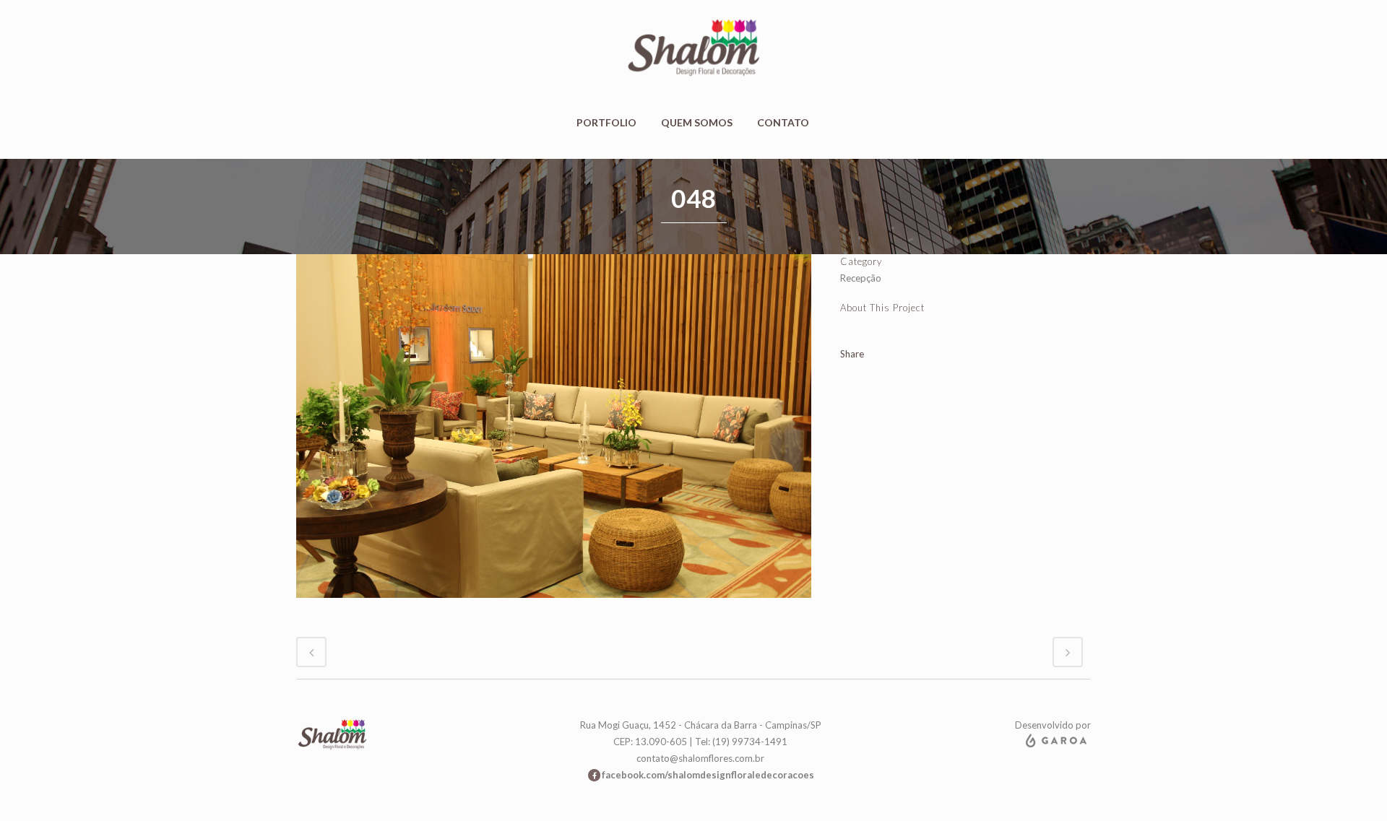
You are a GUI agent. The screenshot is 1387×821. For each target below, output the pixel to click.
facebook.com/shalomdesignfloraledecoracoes (708, 775)
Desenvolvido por (1053, 725)
